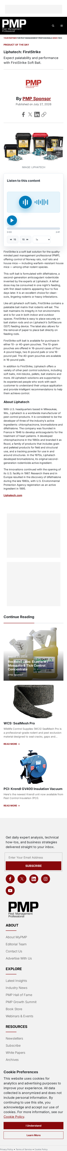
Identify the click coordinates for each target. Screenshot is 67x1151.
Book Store (14, 1009)
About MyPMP (16, 937)
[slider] (33, 228)
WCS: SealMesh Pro (19, 723)
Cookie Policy (14, 1117)
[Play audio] (12, 220)
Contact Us (14, 951)
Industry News (16, 988)
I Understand (33, 1125)
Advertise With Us (19, 958)
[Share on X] (30, 114)
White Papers (15, 1052)
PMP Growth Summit (21, 1002)
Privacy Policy (6, 1149)
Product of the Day (16, 44)
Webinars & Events (19, 1016)
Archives (12, 1060)
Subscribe (33, 866)
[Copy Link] (43, 114)
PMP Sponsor (37, 98)
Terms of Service (24, 1149)
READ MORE (11, 744)
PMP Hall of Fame (19, 995)
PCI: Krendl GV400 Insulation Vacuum (33, 789)
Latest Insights (16, 981)
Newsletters (14, 1038)
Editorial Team (16, 944)
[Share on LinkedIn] (37, 114)
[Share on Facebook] (23, 114)
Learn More (34, 1135)
